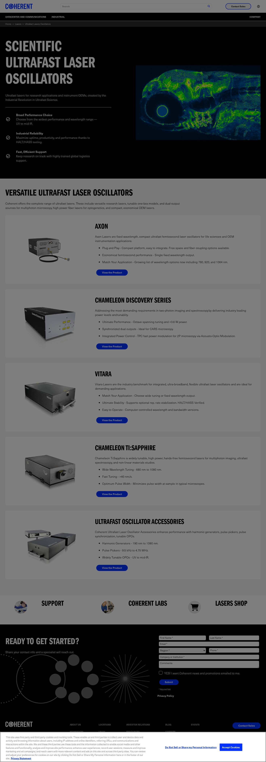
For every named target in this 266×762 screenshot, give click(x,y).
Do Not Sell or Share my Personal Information (191, 747)
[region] (133, 747)
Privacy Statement (21, 758)
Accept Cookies (231, 747)
